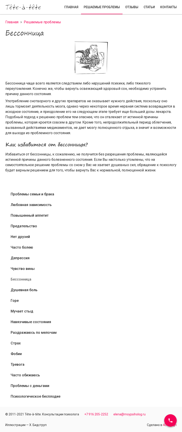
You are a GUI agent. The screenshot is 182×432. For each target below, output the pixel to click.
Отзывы (131, 7)
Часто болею (22, 247)
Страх (16, 343)
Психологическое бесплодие (35, 396)
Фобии (16, 354)
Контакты (168, 7)
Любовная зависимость (31, 205)
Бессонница (21, 279)
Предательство (24, 226)
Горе (15, 300)
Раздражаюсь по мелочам (34, 332)
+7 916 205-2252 (96, 414)
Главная (71, 7)
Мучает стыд (22, 311)
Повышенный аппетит (30, 215)
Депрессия (20, 258)
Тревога (17, 364)
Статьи (149, 7)
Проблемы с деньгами (30, 386)
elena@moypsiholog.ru (129, 414)
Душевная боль (24, 290)
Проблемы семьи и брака (32, 194)
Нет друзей (20, 237)
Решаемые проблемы (102, 7)
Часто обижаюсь (25, 375)
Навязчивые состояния (31, 322)
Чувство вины (23, 269)
